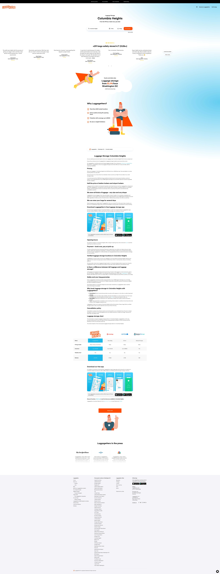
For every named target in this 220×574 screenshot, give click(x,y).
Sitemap (74, 505)
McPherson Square (98, 542)
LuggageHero (94, 149)
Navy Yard (96, 550)
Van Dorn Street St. (98, 497)
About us (75, 481)
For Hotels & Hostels (77, 489)
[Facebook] (139, 502)
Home (74, 480)
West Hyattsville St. (98, 504)
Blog (74, 486)
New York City (119, 485)
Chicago (117, 481)
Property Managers (78, 493)
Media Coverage (78, 499)
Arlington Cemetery (98, 505)
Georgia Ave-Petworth (98, 525)
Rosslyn (95, 541)
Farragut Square (97, 483)
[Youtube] (144, 502)
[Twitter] (140, 502)
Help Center (75, 494)
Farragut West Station (98, 522)
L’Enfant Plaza (97, 493)
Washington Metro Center (99, 546)
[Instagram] (142, 502)
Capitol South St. (97, 507)
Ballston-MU (96, 539)
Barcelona (118, 480)
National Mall (96, 557)
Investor (76, 483)
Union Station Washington (99, 565)
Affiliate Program (76, 491)
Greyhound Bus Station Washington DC (101, 552)
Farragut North (97, 544)
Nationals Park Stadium (98, 549)
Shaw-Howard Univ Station (99, 502)
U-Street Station (97, 518)
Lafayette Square (97, 481)
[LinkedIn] (145, 502)
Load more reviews (167, 51)
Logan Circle (96, 563)
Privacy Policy (75, 502)
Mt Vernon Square (97, 515)
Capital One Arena (97, 480)
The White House (97, 559)
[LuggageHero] (8, 8)
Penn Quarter (96, 530)
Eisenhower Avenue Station (99, 533)
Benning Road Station (98, 489)
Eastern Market (97, 520)
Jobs (75, 485)
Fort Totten (96, 512)
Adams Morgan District (98, 555)
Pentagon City (97, 536)
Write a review (167, 54)
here (127, 242)
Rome (117, 488)
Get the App (214, 7)
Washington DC (101, 149)
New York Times (107, 401)
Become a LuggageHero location (79, 488)
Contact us (134, 502)
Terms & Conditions (77, 504)
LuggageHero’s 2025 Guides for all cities (81, 501)
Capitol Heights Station (98, 486)
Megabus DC (96, 485)
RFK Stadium (96, 554)
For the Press (75, 497)
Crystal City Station (98, 523)
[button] (217, 571)
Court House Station (98, 534)
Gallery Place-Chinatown (99, 531)
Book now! (110, 410)
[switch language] (196, 7)
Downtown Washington (98, 560)
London (117, 483)
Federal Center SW (98, 517)
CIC (95, 491)
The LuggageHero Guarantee (80, 496)
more (93, 58)
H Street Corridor (97, 562)
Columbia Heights (97, 538)
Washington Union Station (99, 496)
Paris (117, 486)
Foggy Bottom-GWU (98, 510)
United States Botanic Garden (100, 494)
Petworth (96, 547)
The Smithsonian (97, 514)
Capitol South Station (98, 488)
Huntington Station (98, 509)
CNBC (120, 401)
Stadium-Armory (97, 501)
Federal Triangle (97, 526)
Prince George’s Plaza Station (100, 528)
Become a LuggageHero (204, 7)
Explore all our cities (120, 491)
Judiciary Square (97, 499)
